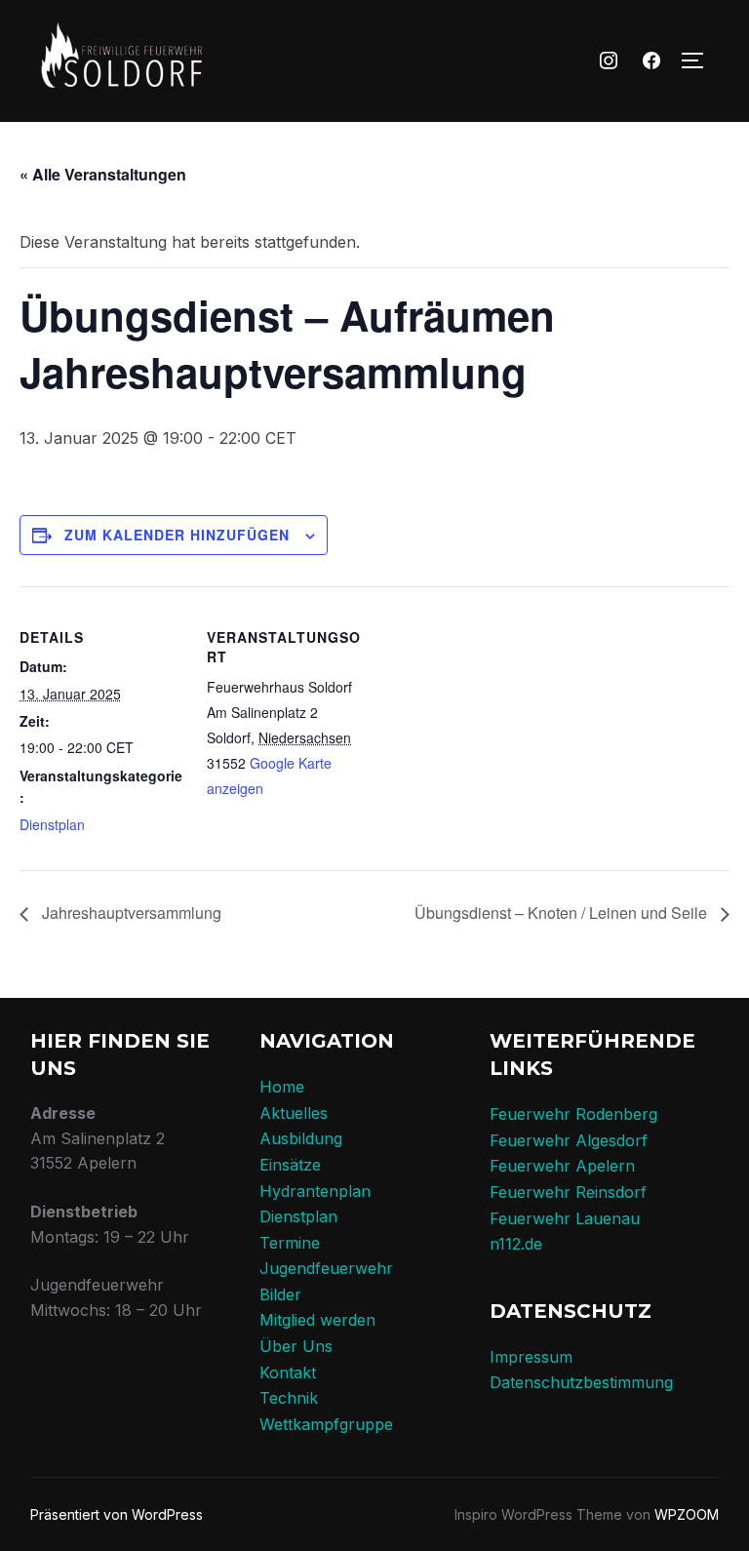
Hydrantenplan (315, 1191)
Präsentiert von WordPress (116, 1514)
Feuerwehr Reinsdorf (568, 1192)
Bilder (280, 1294)
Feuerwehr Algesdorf (569, 1140)
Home (281, 1086)
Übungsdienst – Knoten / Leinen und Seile (562, 912)
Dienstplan (52, 824)
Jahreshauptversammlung (129, 912)
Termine (289, 1243)
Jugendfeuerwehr (326, 1268)
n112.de (516, 1243)
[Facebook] (651, 61)
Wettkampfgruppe (326, 1424)
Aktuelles (293, 1113)
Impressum (531, 1357)
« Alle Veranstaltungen (103, 174)
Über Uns (296, 1346)
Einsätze (290, 1164)
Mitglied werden (317, 1320)
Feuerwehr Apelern (562, 1165)
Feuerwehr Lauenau (565, 1218)
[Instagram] (609, 61)
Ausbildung (300, 1138)
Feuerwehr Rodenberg (573, 1114)
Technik (288, 1398)
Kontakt (287, 1372)
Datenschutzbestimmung (581, 1382)
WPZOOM (686, 1514)
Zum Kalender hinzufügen (177, 534)
